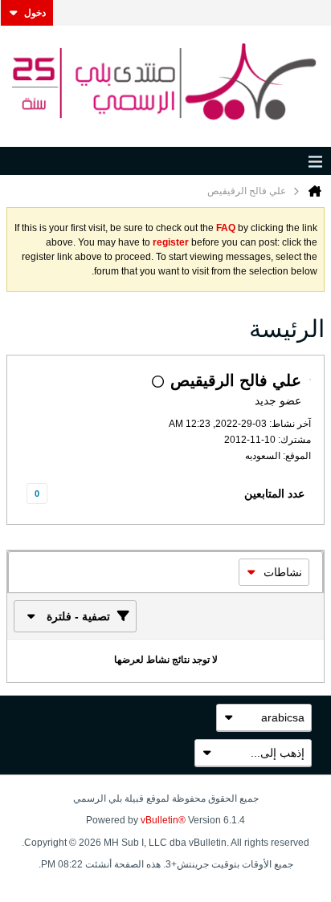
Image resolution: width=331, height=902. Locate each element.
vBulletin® (163, 820)
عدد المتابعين (274, 493)
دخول (35, 12)
